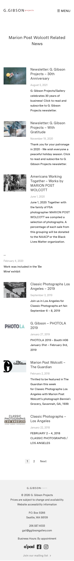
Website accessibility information (37, 504)
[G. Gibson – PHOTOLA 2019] (15, 331)
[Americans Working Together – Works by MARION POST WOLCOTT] (15, 190)
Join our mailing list (35, 555)
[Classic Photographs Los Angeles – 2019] (15, 296)
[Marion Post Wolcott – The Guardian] (15, 371)
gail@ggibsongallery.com (37, 530)
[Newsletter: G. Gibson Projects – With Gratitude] (15, 136)
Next (43, 461)
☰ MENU (63, 11)
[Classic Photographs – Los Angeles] (15, 424)
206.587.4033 (37, 525)
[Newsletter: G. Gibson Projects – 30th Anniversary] (15, 83)
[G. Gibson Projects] (19, 10)
